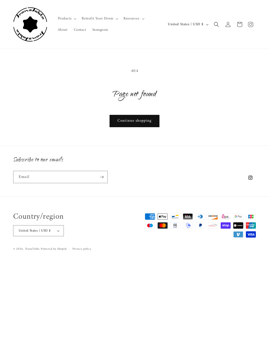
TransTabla (32, 249)
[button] (67, 18)
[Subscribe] (101, 177)
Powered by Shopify (54, 249)
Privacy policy (82, 249)
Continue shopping (134, 120)
